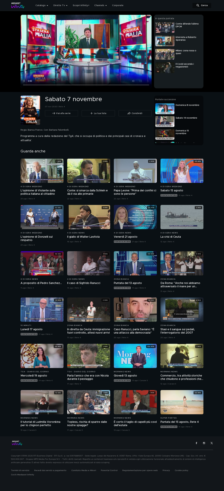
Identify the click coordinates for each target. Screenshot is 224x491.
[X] (211, 443)
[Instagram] (204, 443)
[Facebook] (196, 443)
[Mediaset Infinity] (18, 5)
